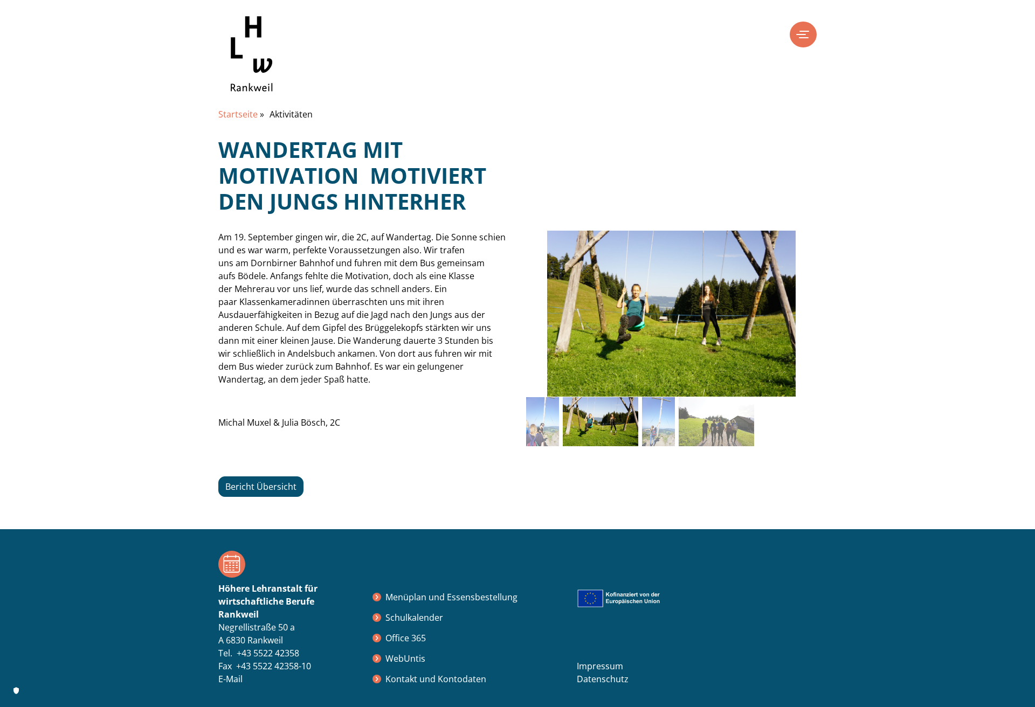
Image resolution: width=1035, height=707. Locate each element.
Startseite (238, 114)
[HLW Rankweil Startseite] (251, 62)
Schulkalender (414, 617)
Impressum (600, 666)
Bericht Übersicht (260, 487)
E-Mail (230, 679)
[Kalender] (287, 564)
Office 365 (405, 638)
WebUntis (405, 658)
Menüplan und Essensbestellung (451, 597)
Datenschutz (603, 679)
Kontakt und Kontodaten (435, 679)
